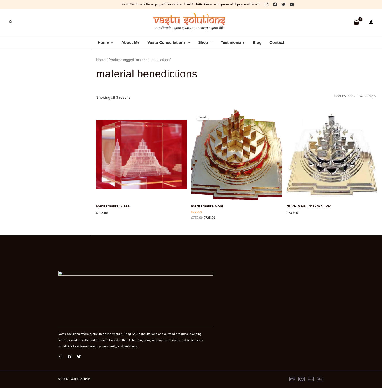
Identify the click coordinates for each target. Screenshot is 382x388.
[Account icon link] (371, 22)
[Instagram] (267, 4)
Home (103, 42)
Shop (203, 42)
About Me (130, 42)
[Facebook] (275, 4)
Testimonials (233, 42)
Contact (276, 42)
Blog (257, 42)
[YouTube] (292, 4)
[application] (111, 42)
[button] (11, 22)
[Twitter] (283, 4)
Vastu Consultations (166, 42)
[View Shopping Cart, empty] (356, 22)
